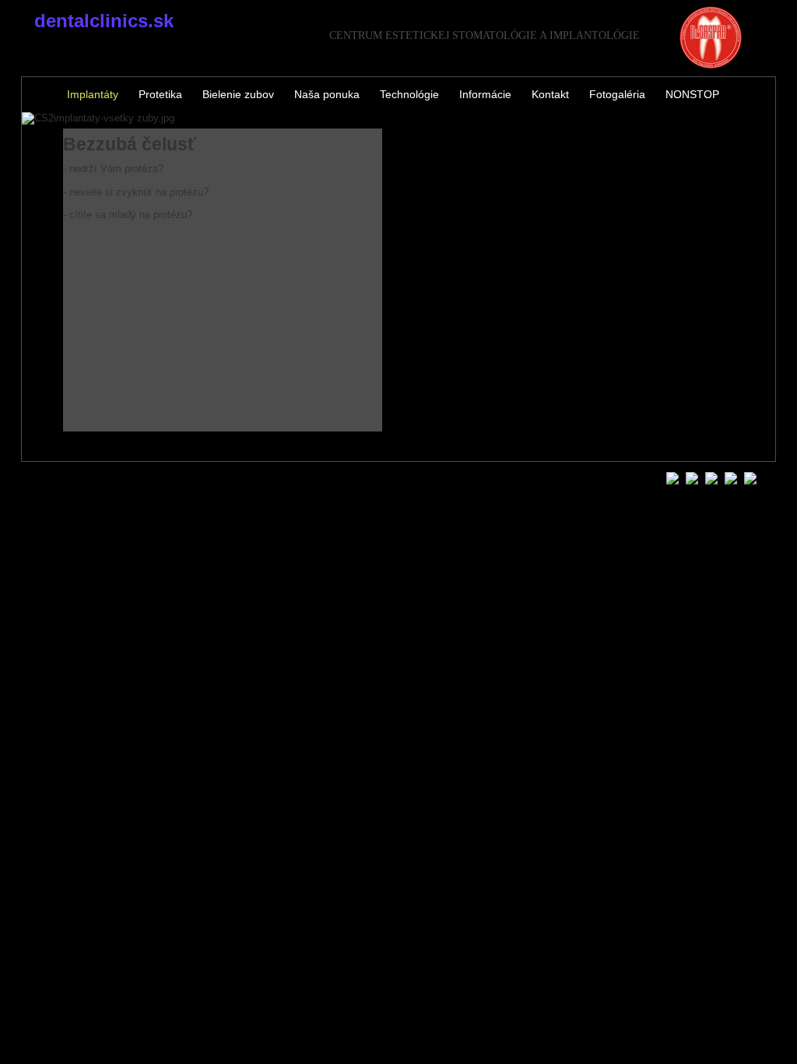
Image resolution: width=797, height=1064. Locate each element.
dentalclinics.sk (104, 20)
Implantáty (92, 94)
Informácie (485, 94)
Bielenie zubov (238, 94)
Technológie (409, 94)
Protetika (160, 94)
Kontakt (550, 94)
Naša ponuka (327, 94)
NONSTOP (692, 94)
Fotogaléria (617, 94)
